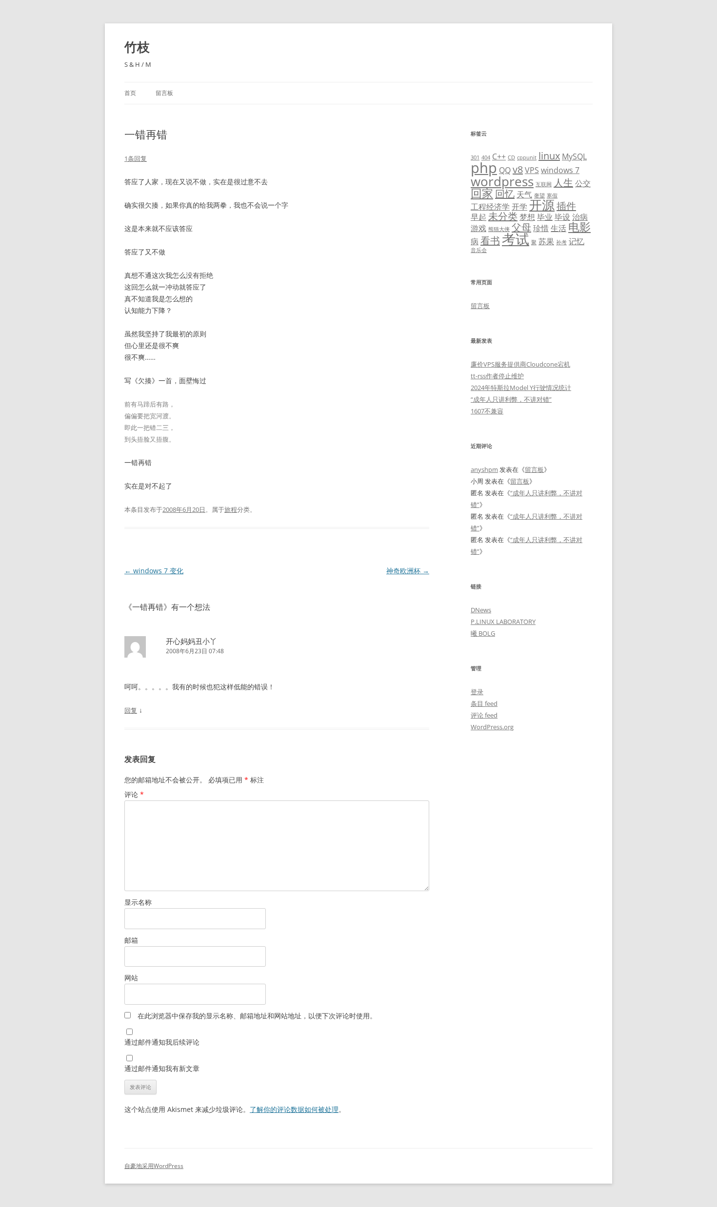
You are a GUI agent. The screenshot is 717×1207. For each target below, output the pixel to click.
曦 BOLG (483, 633)
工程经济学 (490, 206)
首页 (130, 93)
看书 (490, 240)
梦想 (527, 217)
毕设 (562, 217)
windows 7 (560, 170)
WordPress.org (492, 726)
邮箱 (131, 940)
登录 (477, 691)
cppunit (527, 157)
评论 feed (484, 715)
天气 (524, 194)
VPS (532, 170)
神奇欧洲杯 (407, 570)
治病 (580, 217)
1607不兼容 (487, 411)
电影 (579, 226)
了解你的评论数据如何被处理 (294, 1109)
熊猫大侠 (499, 229)
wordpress (502, 181)
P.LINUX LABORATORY (503, 621)
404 (485, 157)
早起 (478, 217)
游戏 (478, 228)
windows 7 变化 (153, 570)
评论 (134, 794)
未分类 (503, 216)
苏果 (546, 241)
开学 (519, 206)
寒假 (552, 195)
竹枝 (137, 47)
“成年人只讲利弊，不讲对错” (511, 399)
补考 (561, 242)
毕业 (545, 217)
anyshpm (484, 469)
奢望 (539, 195)
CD (511, 157)
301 (475, 157)
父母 (521, 227)
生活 (558, 228)
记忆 (576, 241)
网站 (131, 977)
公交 (583, 183)
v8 (518, 169)
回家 (482, 193)
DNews (481, 609)
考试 (515, 239)
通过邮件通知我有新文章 (161, 1068)
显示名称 (138, 902)
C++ (499, 156)
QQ (505, 170)
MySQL (574, 156)
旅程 (230, 509)
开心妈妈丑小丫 (191, 641)
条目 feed (484, 703)
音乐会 (479, 250)
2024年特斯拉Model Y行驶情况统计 (521, 387)
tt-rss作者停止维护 (497, 375)
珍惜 (541, 228)
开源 (542, 205)
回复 (130, 710)
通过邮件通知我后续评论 (161, 1042)
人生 (563, 182)
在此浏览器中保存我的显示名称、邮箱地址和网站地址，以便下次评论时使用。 (257, 1015)
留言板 (164, 93)
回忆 (505, 193)
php (484, 167)
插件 (566, 206)
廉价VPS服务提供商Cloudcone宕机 (520, 364)
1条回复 (135, 158)
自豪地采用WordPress (153, 1166)
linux (549, 155)
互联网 (544, 184)
